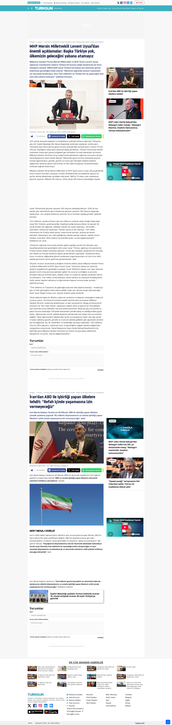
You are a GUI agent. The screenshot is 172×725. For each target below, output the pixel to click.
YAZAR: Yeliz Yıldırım (55, 466)
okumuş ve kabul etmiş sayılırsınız (50, 369)
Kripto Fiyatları (91, 700)
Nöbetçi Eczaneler (61, 2)
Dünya (39, 392)
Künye (127, 703)
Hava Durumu (74, 697)
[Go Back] (168, 722)
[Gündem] (125, 109)
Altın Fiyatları (91, 703)
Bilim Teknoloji (111, 694)
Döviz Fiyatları (91, 697)
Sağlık (127, 700)
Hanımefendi (111, 706)
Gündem (128, 694)
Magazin (128, 697)
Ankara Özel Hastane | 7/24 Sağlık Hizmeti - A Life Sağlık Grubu (75, 711)
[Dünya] (125, 78)
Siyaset (39, 42)
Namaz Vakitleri (75, 2)
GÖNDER (100, 370)
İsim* (31, 344)
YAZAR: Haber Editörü (55, 132)
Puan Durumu (74, 703)
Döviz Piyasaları (48, 2)
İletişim (128, 706)
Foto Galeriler (85, 2)
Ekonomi (89, 694)
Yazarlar (72, 706)
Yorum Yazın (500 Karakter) (39, 352)
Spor (107, 700)
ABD (66, 475)
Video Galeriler (95, 2)
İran (31, 475)
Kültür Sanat (110, 697)
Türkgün (32, 42)
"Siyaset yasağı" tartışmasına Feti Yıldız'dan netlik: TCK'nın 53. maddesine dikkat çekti (124, 484)
